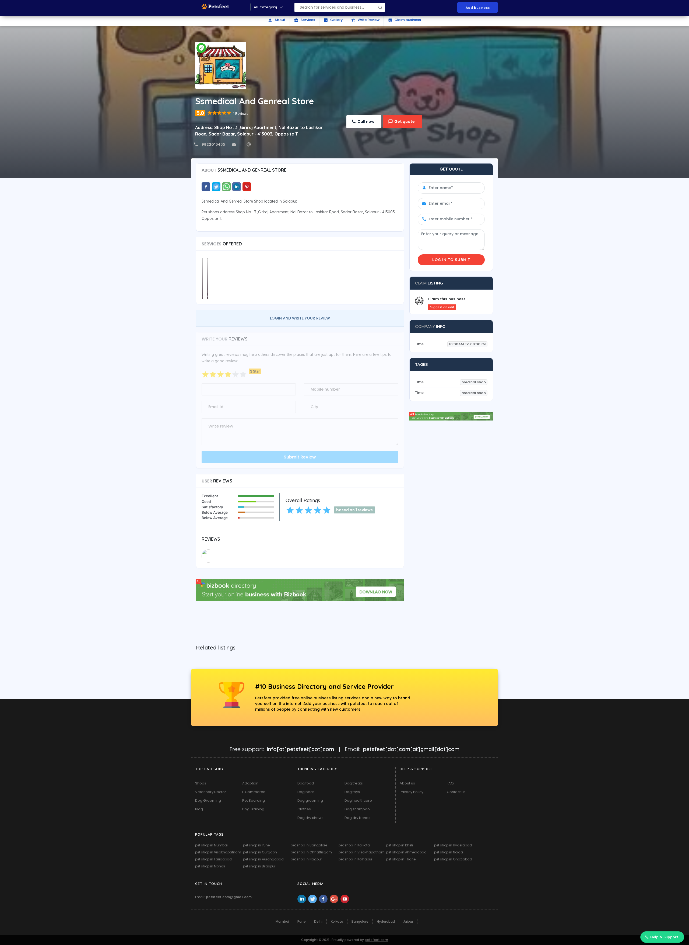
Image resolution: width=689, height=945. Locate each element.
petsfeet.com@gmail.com (229, 897)
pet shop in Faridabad (213, 859)
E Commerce (253, 791)
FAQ (450, 783)
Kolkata (337, 921)
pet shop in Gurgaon (260, 852)
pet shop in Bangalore (309, 845)
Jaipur (408, 921)
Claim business (404, 20)
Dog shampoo (357, 809)
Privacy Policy (411, 791)
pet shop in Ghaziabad (453, 859)
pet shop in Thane (401, 859)
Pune (301, 921)
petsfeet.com (376, 939)
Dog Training (253, 809)
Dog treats (353, 783)
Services (304, 20)
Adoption (250, 783)
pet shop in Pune (256, 845)
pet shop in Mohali (210, 866)
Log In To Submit (451, 259)
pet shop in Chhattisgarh (311, 852)
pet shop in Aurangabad (263, 859)
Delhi (318, 921)
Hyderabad (386, 921)
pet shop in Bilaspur (259, 866)
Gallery (333, 20)
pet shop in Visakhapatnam (218, 852)
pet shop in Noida (448, 852)
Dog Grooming (208, 800)
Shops (200, 783)
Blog (199, 809)
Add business (478, 7)
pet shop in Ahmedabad (406, 852)
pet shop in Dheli (399, 845)
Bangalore (359, 921)
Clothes (304, 809)
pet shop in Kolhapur (355, 859)
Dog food (305, 783)
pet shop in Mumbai (211, 845)
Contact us (456, 791)
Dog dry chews (310, 817)
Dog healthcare (358, 800)
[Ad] (300, 590)
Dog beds (306, 791)
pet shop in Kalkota (354, 845)
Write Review (365, 20)
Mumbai (282, 921)
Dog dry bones (357, 817)
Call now (365, 121)
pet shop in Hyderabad (453, 845)
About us (407, 783)
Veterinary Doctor (210, 791)
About (277, 20)
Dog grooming (310, 800)
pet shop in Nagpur (306, 859)
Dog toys (352, 791)
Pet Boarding (253, 800)
